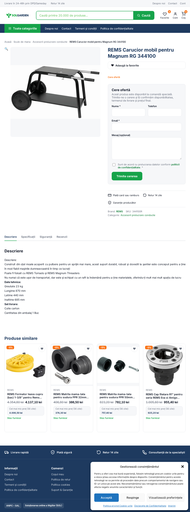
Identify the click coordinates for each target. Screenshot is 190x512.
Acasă (7, 41)
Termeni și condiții (86, 28)
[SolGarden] (17, 15)
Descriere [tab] (10, 236)
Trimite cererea (127, 176)
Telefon (152, 106)
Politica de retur (60, 479)
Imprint (172, 505)
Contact (172, 3)
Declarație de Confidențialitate (150, 505)
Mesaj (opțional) (121, 135)
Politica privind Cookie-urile (117, 505)
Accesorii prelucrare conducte (50, 41)
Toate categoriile (25, 28)
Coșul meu (57, 474)
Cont (183, 3)
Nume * (116, 106)
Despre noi (159, 3)
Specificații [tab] (28, 236)
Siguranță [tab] (46, 236)
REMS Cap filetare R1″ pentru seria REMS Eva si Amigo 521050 (164, 396)
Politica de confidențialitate (116, 28)
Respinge (133, 497)
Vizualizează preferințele (165, 497)
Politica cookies (60, 484)
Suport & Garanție (62, 489)
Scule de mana (22, 41)
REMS (119, 211)
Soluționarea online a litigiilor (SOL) (43, 505)
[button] (182, 466)
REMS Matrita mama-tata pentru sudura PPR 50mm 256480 (116, 395)
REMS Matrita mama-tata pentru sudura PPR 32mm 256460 (69, 395)
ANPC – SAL (12, 505)
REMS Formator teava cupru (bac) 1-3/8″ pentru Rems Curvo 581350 (25, 395)
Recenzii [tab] (62, 236)
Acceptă (106, 497)
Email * (116, 120)
